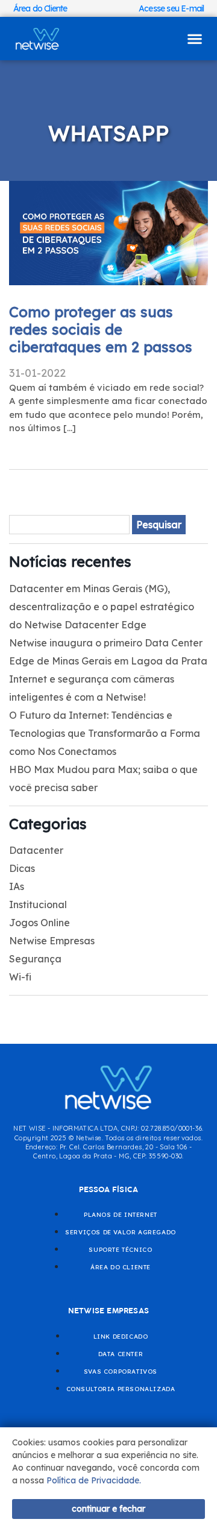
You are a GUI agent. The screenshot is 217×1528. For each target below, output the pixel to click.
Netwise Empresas (52, 941)
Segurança (35, 959)
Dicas (22, 868)
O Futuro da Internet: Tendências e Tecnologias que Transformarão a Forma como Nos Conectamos (104, 733)
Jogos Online (39, 923)
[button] (194, 39)
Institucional (38, 904)
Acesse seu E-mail (171, 8)
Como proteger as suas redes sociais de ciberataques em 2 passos (100, 329)
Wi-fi (20, 977)
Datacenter (36, 850)
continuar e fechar (108, 1508)
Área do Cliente (40, 8)
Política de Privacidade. (93, 1480)
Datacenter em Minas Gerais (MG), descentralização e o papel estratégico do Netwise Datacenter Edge (101, 606)
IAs (16, 886)
